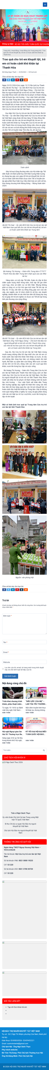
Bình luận (7, 616)
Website (6, 662)
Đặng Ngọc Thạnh (10, 72)
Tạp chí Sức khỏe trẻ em (17, 1007)
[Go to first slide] (45, 26)
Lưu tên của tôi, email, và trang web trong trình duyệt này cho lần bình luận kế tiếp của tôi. (24, 669)
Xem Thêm (6, 712)
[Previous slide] (4, 26)
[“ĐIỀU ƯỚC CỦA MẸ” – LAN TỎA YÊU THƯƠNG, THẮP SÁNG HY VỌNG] (36, 693)
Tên (5, 642)
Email (6, 652)
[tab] (23, 40)
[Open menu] (45, 4)
